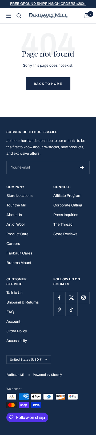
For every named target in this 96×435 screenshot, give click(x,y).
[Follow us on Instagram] (83, 298)
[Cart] (87, 15)
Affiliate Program (67, 196)
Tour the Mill (16, 205)
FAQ (10, 312)
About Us (14, 215)
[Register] (82, 167)
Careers (13, 244)
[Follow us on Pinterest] (59, 310)
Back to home (48, 84)
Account (13, 322)
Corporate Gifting (67, 205)
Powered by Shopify (47, 375)
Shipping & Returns (22, 302)
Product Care (17, 234)
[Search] (19, 15)
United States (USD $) (26, 359)
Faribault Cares (19, 253)
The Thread (63, 224)
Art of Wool (15, 224)
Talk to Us (14, 293)
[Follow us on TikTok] (71, 310)
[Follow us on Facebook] (59, 298)
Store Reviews (65, 234)
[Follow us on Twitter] (71, 298)
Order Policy (16, 331)
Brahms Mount (18, 263)
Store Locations (19, 196)
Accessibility (16, 341)
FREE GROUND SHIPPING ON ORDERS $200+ (48, 4)
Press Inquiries (65, 215)
